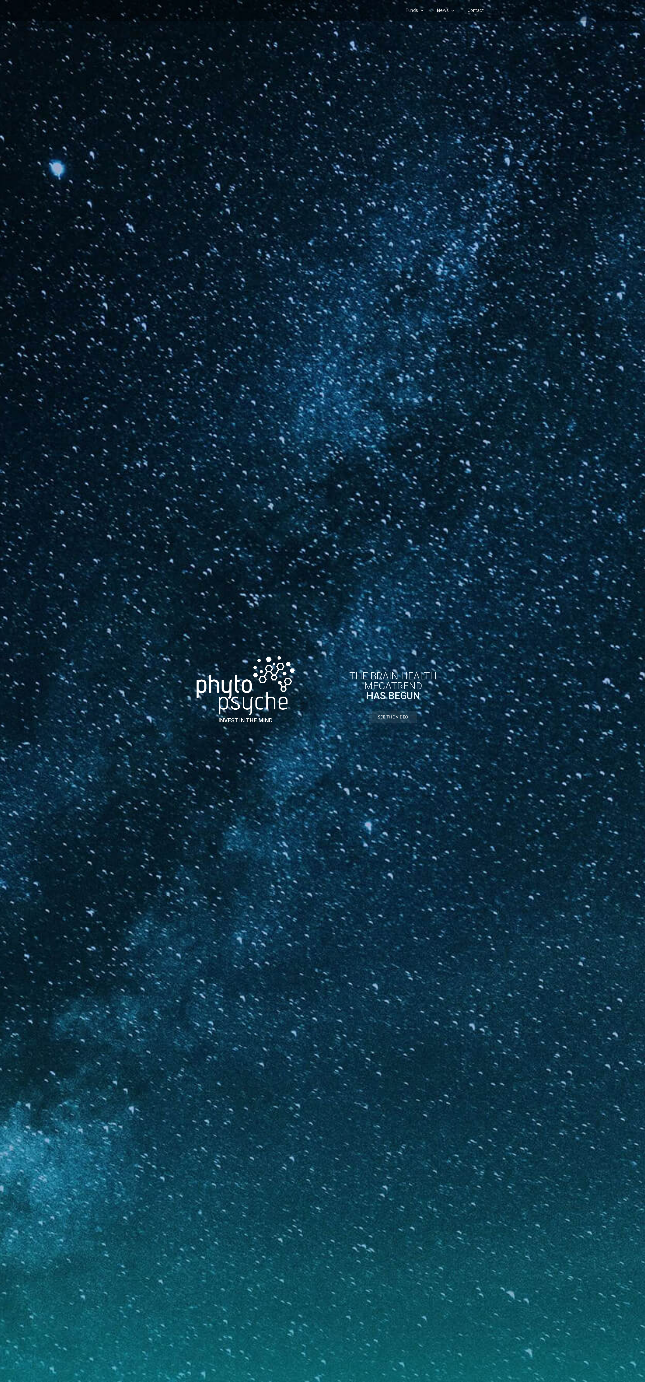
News (443, 10)
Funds (412, 10)
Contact (476, 10)
